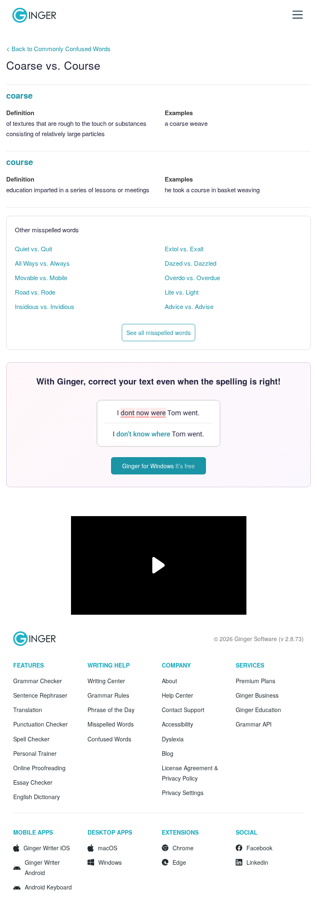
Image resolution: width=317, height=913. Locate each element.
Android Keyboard (48, 887)
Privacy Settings (182, 792)
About (169, 681)
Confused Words (109, 739)
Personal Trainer (35, 753)
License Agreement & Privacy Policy (190, 773)
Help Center (177, 695)
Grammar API (254, 724)
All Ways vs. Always (42, 263)
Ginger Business (257, 695)
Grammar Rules (108, 695)
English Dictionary (36, 797)
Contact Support (183, 709)
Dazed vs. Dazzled (190, 263)
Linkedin (257, 862)
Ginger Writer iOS (47, 848)
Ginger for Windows (158, 466)
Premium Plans (255, 681)
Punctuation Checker (40, 724)
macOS (107, 848)
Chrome (183, 848)
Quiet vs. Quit (33, 248)
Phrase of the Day (111, 709)
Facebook (259, 848)
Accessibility (177, 724)
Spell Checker (31, 739)
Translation (27, 709)
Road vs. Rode (35, 292)
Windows (110, 862)
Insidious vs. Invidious (44, 306)
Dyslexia (173, 739)
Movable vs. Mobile (41, 277)
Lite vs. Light (182, 292)
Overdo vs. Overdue (192, 277)
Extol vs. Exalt (184, 248)
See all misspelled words (158, 332)
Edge (179, 862)
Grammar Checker (37, 681)
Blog (167, 753)
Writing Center (106, 681)
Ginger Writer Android (42, 867)
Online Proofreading (39, 768)
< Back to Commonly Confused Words (58, 48)
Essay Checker (32, 782)
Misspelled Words (111, 724)
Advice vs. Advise (189, 306)
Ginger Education (258, 709)
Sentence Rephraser (40, 695)
